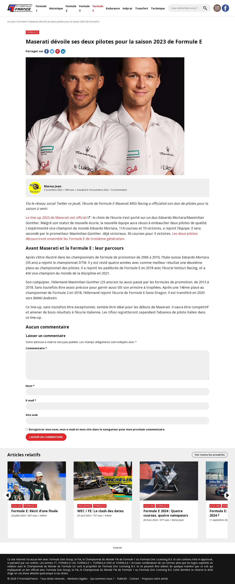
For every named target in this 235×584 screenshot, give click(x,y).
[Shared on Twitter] (52, 51)
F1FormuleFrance (27, 578)
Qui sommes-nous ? (102, 578)
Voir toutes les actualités (210, 454)
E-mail (31, 400)
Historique (56, 8)
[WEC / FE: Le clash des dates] (103, 480)
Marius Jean (52, 186)
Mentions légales (77, 578)
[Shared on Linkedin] (63, 51)
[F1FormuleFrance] (19, 8)
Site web (32, 415)
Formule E (98, 8)
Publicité (122, 578)
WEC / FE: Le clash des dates (100, 511)
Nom (30, 386)
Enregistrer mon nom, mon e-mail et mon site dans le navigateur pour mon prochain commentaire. (97, 429)
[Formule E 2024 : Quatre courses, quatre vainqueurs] (169, 480)
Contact (134, 578)
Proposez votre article (155, 578)
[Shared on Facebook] (46, 51)
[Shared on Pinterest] (57, 51)
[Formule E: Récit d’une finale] (37, 480)
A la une (17, 505)
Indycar (127, 8)
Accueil (11, 21)
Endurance (113, 8)
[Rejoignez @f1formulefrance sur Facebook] (225, 8)
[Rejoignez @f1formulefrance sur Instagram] (217, 8)
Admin (43, 515)
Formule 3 (84, 8)
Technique (158, 8)
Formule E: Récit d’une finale (34, 511)
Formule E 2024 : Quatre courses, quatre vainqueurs (165, 513)
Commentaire (36, 348)
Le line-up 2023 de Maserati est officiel (56, 217)
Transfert (141, 8)
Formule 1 (41, 8)
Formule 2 (71, 8)
